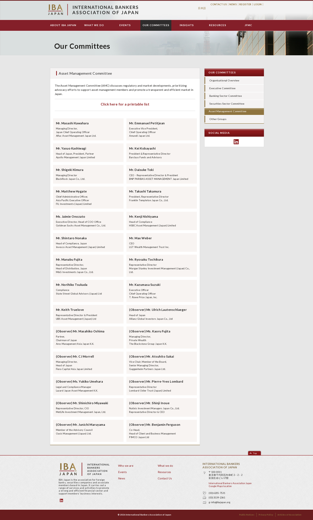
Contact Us (218, 4)
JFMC (248, 25)
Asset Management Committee (228, 111)
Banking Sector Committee (225, 95)
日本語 (202, 8)
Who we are (125, 465)
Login (258, 4)
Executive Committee (222, 88)
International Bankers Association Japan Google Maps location (230, 485)
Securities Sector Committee (226, 103)
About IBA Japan (63, 25)
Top (255, 453)
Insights (187, 25)
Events (125, 25)
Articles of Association (289, 514)
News (233, 4)
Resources (217, 25)
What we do (94, 25)
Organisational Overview (224, 80)
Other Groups (217, 119)
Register (245, 4)
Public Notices (246, 514)
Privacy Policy (266, 514)
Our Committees (156, 25)
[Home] (93, 10)
